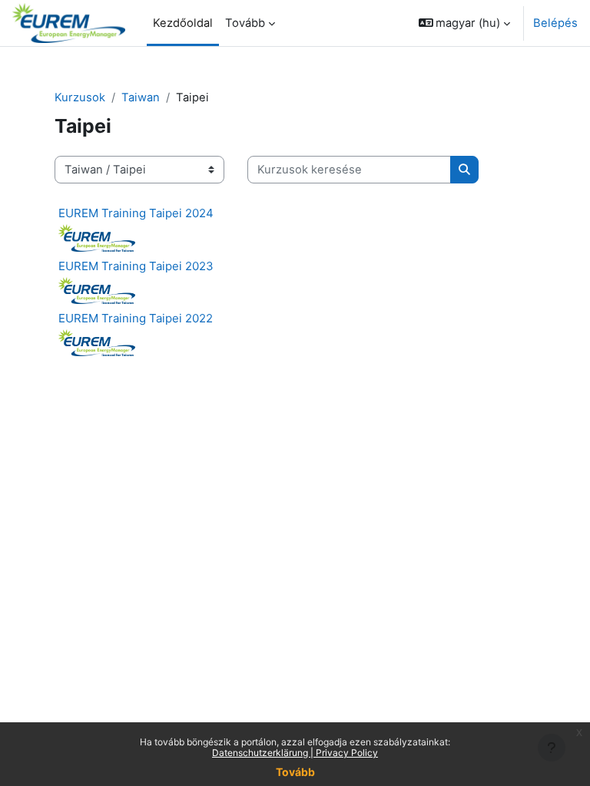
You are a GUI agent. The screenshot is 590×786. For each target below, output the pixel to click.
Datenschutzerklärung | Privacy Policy (295, 752)
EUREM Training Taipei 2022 (135, 318)
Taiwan (140, 97)
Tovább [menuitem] (245, 23)
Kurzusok (80, 97)
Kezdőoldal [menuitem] (183, 23)
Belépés (555, 23)
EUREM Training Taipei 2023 (136, 266)
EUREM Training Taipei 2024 (136, 213)
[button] (465, 23)
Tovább (295, 771)
